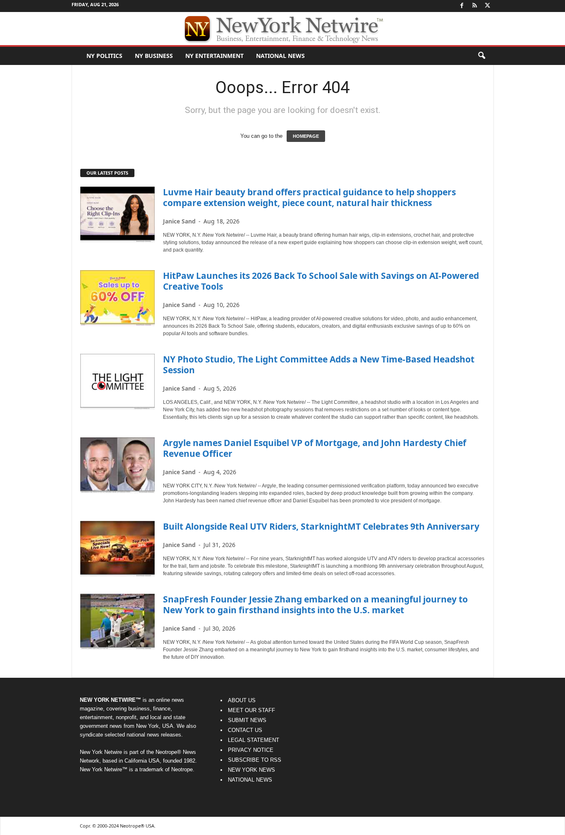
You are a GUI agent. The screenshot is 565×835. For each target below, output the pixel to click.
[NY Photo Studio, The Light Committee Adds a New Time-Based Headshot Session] (117, 382)
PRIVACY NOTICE (250, 750)
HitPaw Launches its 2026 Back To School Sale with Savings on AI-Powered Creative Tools (321, 281)
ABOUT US (242, 700)
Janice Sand (179, 221)
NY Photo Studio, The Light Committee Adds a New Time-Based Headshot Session (318, 364)
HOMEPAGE (306, 136)
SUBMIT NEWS (247, 720)
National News (280, 56)
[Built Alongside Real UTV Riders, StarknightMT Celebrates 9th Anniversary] (117, 549)
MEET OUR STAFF (251, 710)
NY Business (154, 56)
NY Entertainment (214, 56)
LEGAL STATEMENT (253, 740)
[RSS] (475, 6)
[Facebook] (462, 6)
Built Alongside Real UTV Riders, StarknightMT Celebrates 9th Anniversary (321, 526)
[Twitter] (488, 6)
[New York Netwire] (282, 28)
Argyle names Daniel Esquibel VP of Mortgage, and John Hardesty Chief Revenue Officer (314, 448)
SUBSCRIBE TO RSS (254, 760)
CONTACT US (245, 730)
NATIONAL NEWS (250, 780)
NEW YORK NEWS (251, 770)
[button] (481, 56)
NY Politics (104, 56)
